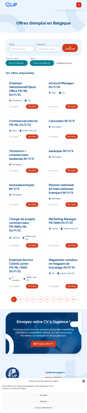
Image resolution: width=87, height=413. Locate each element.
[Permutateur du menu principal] (78, 4)
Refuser (43, 401)
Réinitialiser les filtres (64, 63)
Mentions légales (53, 377)
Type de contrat (12, 59)
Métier (11, 44)
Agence (33, 59)
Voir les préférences (43, 408)
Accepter (43, 395)
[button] (83, 381)
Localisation (41, 44)
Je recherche (70, 48)
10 (73, 299)
